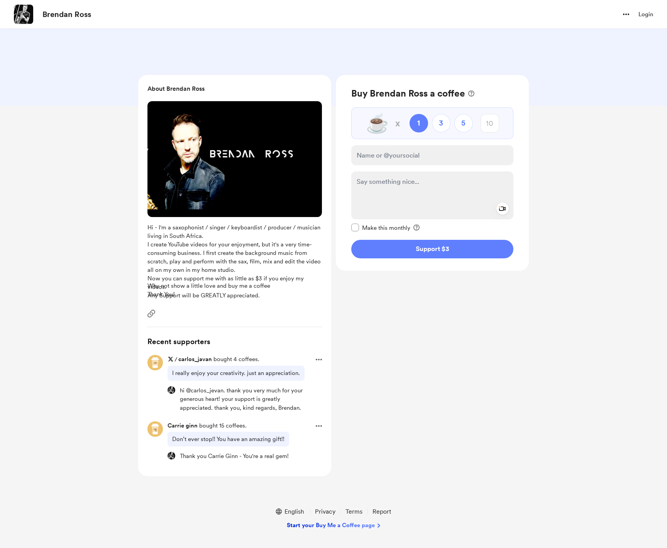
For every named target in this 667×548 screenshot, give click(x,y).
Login (645, 14)
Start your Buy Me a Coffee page (331, 525)
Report (381, 511)
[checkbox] (380, 227)
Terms (353, 511)
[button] (626, 14)
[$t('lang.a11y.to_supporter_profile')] (171, 390)
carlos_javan (195, 359)
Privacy (325, 511)
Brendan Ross (66, 14)
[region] (432, 173)
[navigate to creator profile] (23, 14)
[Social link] (151, 313)
